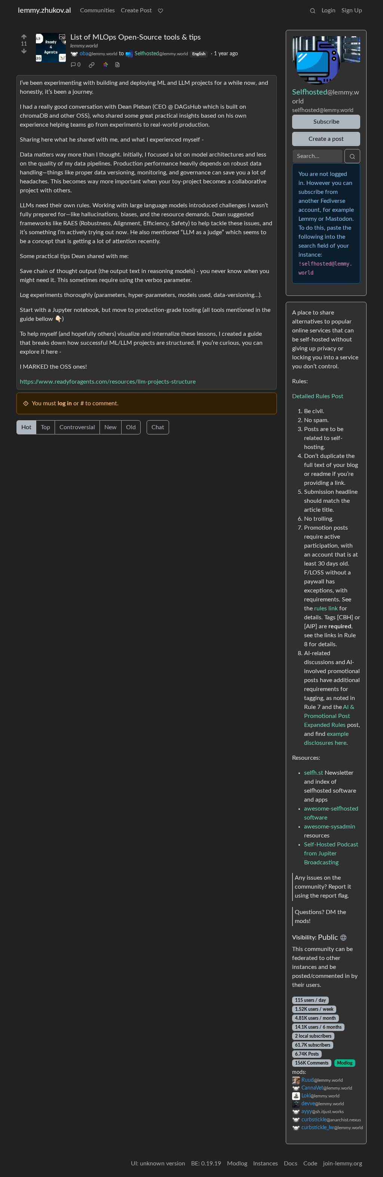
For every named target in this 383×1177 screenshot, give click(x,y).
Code (310, 1164)
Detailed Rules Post (317, 396)
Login (328, 10)
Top (45, 427)
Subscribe (326, 122)
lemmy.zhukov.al (44, 10)
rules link (326, 608)
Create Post (136, 10)
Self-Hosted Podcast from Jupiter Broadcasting (331, 853)
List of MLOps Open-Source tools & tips (135, 37)
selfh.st (313, 773)
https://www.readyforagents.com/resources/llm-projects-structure (108, 382)
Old (131, 427)
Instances (265, 1164)
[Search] (313, 10)
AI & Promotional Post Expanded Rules (329, 716)
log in (65, 403)
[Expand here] (51, 48)
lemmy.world (84, 46)
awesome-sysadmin (329, 827)
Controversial (77, 427)
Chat (157, 427)
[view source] (117, 65)
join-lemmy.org (342, 1164)
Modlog (344, 1063)
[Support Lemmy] (160, 10)
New (110, 427)
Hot (26, 427)
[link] (91, 65)
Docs (290, 1164)
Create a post (326, 139)
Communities (97, 10)
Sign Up (351, 10)
